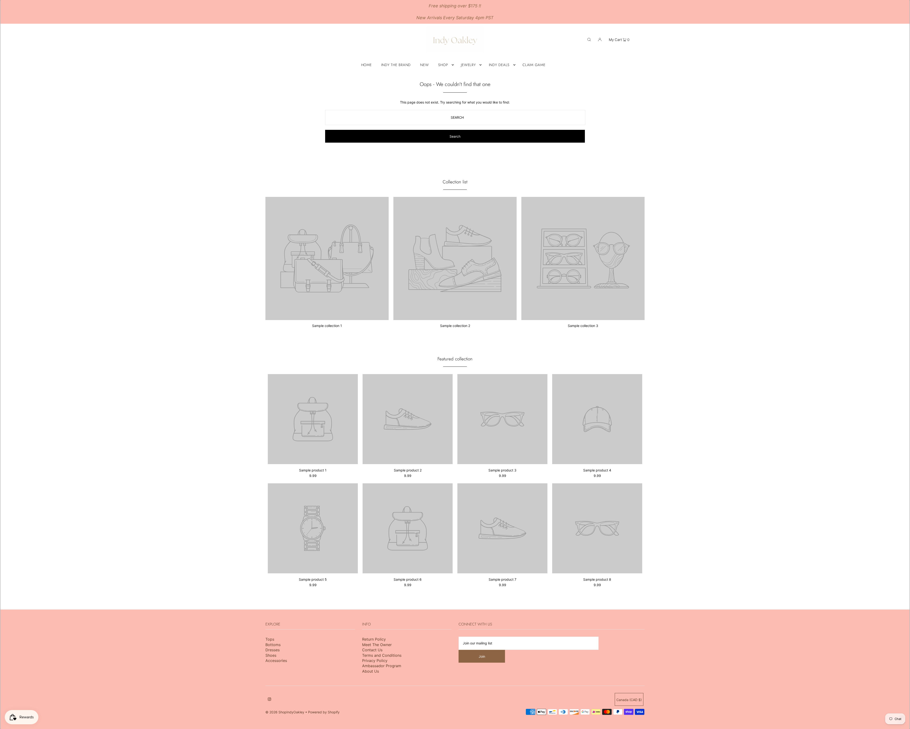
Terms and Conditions (381, 655)
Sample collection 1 (327, 326)
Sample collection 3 (583, 326)
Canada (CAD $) (629, 700)
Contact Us (372, 649)
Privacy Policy (374, 660)
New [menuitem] (424, 65)
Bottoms (273, 644)
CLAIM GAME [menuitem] (534, 65)
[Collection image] (327, 318)
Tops (269, 639)
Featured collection (455, 359)
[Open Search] (589, 39)
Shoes (270, 655)
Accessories (276, 660)
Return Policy (374, 639)
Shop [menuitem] (443, 65)
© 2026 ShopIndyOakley (284, 712)
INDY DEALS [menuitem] (499, 65)
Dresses (272, 649)
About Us (370, 671)
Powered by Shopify (324, 712)
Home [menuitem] (366, 65)
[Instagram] (269, 699)
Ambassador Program (381, 665)
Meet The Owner (377, 644)
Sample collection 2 (455, 326)
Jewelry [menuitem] (468, 65)
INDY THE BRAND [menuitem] (396, 65)
